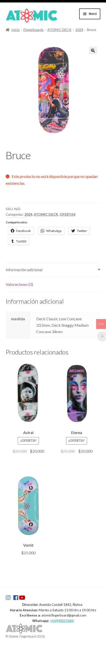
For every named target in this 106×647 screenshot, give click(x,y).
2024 (79, 30)
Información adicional (24, 269)
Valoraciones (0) (19, 284)
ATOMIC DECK (59, 30)
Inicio (15, 30)
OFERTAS (67, 214)
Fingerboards (33, 30)
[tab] (53, 270)
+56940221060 (62, 621)
